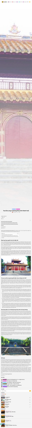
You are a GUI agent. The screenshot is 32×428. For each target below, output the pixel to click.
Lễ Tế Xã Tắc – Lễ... (8, 420)
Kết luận (3, 237)
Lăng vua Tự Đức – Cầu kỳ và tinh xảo (13, 383)
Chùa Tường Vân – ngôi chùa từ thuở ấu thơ (14, 382)
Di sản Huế (7, 424)
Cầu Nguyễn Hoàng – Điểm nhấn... (10, 411)
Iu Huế (15, 212)
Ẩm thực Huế (5, 379)
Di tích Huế (5, 385)
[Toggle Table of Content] (17, 233)
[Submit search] (30, 391)
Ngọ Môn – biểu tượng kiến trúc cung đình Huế (13, 385)
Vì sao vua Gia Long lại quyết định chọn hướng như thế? (10, 235)
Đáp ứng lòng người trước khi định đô (7, 234)
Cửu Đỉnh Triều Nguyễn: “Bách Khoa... (11, 425)
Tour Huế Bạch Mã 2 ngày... (9, 416)
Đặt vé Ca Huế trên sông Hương (12, 386)
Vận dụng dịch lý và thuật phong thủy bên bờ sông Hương (10, 236)
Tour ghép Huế (8, 415)
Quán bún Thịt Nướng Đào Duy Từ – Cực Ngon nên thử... (16, 379)
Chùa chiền (5, 382)
